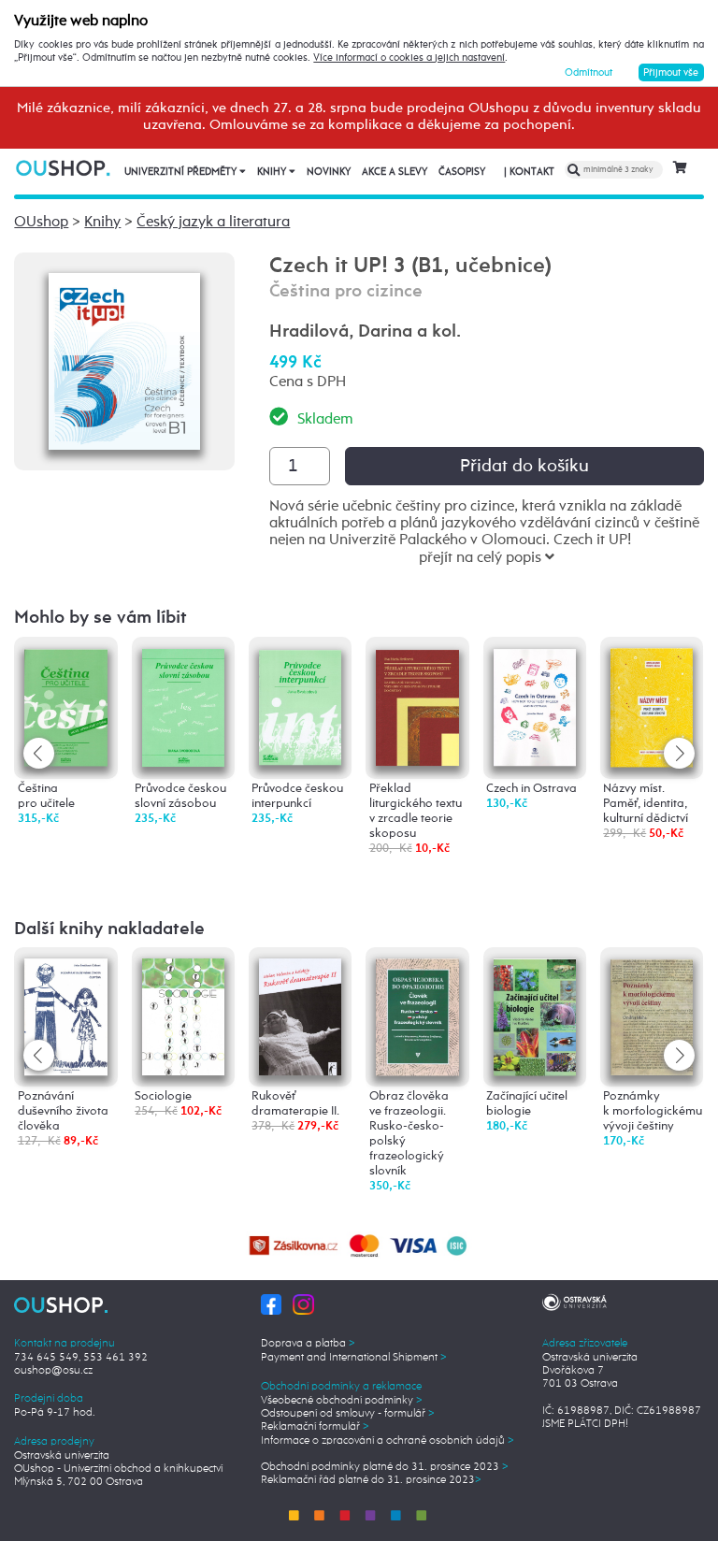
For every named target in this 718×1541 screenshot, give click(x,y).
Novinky (329, 172)
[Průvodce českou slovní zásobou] (183, 705)
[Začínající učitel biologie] (535, 1016)
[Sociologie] (183, 1016)
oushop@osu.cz (53, 1370)
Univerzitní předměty (181, 172)
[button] (679, 753)
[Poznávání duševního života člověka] (65, 1016)
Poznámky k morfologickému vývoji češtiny (652, 1111)
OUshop (41, 222)
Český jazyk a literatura (213, 222)
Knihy (273, 172)
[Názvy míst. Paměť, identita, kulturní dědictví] (651, 705)
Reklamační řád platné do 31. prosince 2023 (371, 1480)
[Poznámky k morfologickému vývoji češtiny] (651, 1015)
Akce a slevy (394, 172)
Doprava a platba (308, 1343)
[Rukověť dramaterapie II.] (300, 1016)
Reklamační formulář (315, 1427)
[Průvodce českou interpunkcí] (300, 704)
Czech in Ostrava (531, 789)
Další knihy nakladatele (109, 929)
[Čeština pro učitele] (65, 705)
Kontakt (529, 172)
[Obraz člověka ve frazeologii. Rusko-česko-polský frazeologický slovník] (417, 1016)
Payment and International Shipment (354, 1357)
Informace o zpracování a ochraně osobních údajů (387, 1441)
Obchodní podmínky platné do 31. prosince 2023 (385, 1467)
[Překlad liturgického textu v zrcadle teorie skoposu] (417, 704)
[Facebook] (271, 1304)
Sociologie (163, 1096)
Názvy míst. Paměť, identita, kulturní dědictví (645, 804)
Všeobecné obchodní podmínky (342, 1400)
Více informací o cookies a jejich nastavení (409, 58)
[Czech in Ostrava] (535, 705)
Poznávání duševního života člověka (63, 1111)
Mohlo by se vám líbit (100, 617)
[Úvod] (64, 168)
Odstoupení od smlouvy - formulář (348, 1413)
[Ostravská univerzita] (574, 1300)
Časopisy (461, 172)
